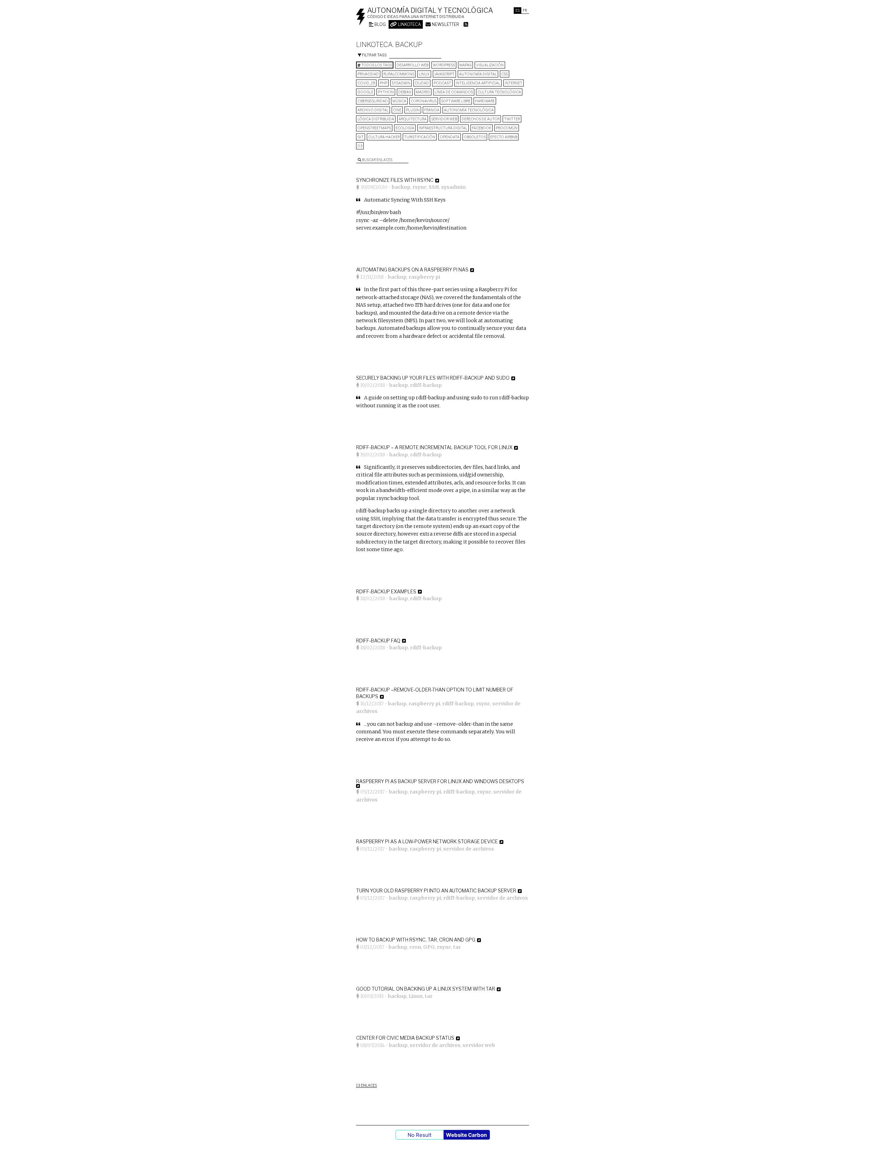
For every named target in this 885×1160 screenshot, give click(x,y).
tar (457, 947)
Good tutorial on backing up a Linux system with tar (425, 989)
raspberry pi (424, 277)
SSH (434, 187)
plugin (413, 110)
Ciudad (422, 83)
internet (513, 83)
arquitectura (413, 119)
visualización (490, 65)
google (365, 92)
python (386, 92)
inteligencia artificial (478, 83)
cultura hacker (384, 137)
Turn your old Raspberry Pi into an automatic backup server (436, 890)
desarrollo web (412, 65)
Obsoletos (475, 137)
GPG (429, 947)
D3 (359, 146)
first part (390, 289)
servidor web (444, 119)
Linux (424, 74)
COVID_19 (366, 83)
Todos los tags (376, 65)
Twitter (512, 119)
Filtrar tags (373, 55)
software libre (456, 101)
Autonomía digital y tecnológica (430, 10)
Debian (404, 92)
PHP (383, 83)
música (399, 101)
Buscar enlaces (376, 160)
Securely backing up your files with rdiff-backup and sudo (433, 378)
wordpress (444, 65)
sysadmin (401, 83)
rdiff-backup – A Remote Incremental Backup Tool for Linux (434, 447)
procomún (507, 128)
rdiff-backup (426, 385)
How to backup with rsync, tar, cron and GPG (415, 940)
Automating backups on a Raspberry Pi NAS (412, 269)
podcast (442, 83)
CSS (504, 74)
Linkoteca (409, 24)
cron (415, 947)
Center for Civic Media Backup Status (405, 1038)
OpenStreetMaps (374, 128)
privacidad (368, 74)
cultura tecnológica (499, 92)
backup (401, 187)
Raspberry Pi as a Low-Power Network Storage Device (427, 841)
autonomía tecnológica (469, 110)
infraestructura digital (443, 128)
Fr (525, 10)
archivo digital (373, 110)
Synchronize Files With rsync (395, 180)
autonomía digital (478, 74)
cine (397, 110)
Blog (379, 24)
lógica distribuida (375, 119)
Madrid (423, 92)
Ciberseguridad (372, 101)
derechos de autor (481, 119)
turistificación (419, 137)
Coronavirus (424, 101)
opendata (449, 137)
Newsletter (445, 24)
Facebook (481, 128)
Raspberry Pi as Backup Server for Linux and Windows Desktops (440, 781)
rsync (419, 187)
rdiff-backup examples (386, 591)
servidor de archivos (468, 849)
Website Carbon (466, 1135)
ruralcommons (398, 74)
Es (517, 10)
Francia (431, 110)
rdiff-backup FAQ (378, 640)
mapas (465, 65)
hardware (485, 101)
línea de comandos (454, 92)
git (360, 137)
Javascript (444, 74)
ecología (404, 128)
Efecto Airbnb (503, 137)
